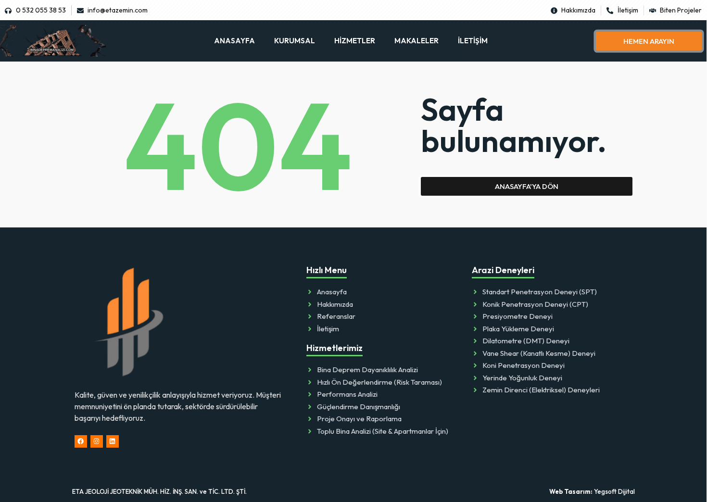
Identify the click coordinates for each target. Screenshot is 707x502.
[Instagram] (96, 441)
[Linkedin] (112, 441)
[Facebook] (81, 441)
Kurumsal (294, 40)
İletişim (473, 40)
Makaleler (416, 40)
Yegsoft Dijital (592, 491)
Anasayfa (234, 40)
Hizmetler (354, 40)
